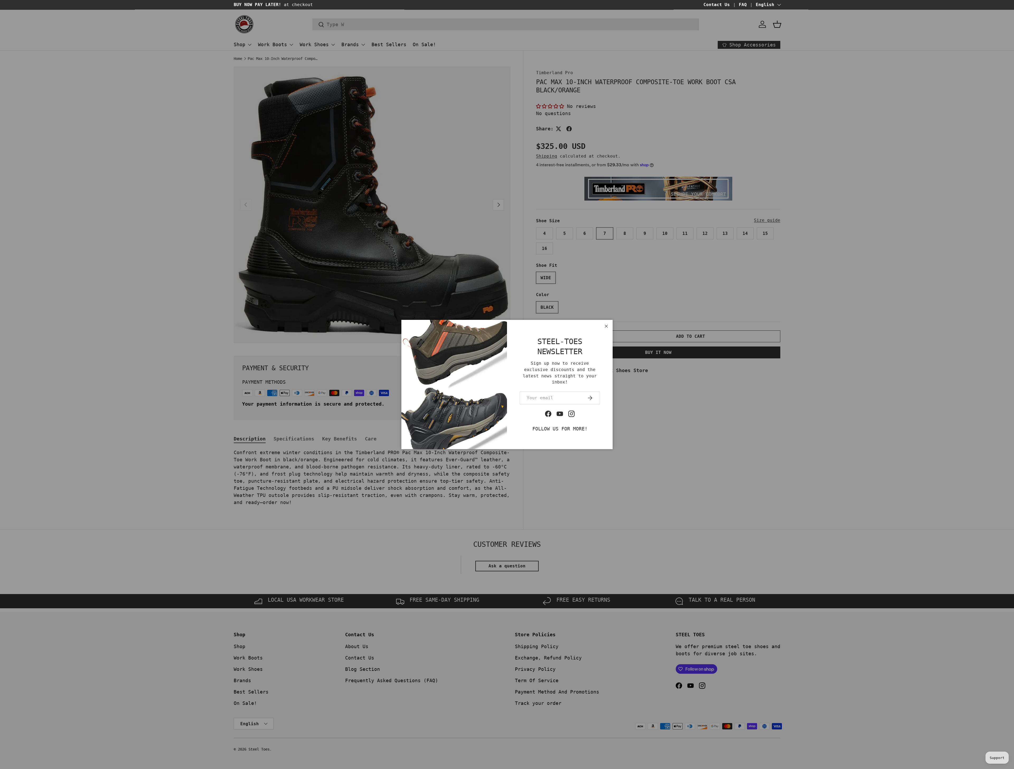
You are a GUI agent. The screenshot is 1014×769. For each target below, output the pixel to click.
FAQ (743, 4)
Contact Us (716, 4)
